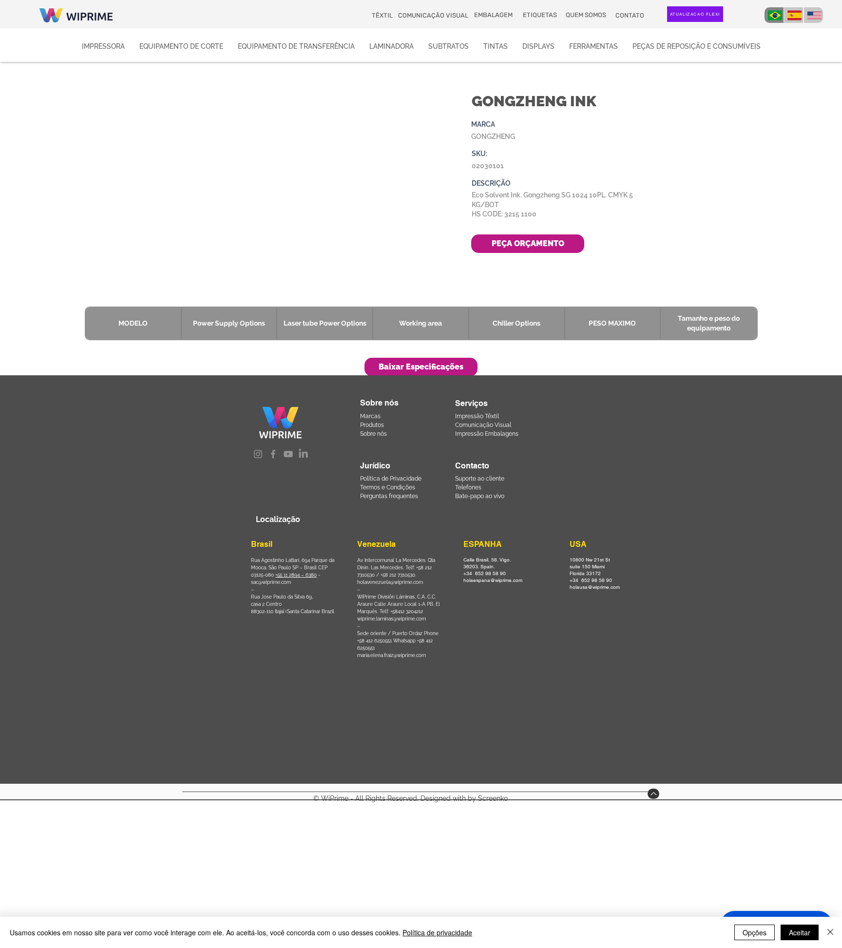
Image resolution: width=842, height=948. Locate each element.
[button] (421, 367)
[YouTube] (288, 454)
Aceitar (799, 932)
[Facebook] (273, 454)
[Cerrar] (830, 932)
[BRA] (774, 15)
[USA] (813, 15)
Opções (754, 932)
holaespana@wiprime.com (492, 580)
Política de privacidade (437, 932)
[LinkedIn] (303, 454)
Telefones (468, 487)
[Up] (653, 794)
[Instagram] (258, 454)
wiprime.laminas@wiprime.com (391, 618)
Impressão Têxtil (477, 416)
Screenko (493, 798)
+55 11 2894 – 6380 (296, 575)
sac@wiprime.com (271, 582)
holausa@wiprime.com (595, 587)
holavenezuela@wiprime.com (390, 582)
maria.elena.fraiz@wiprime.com (391, 655)
